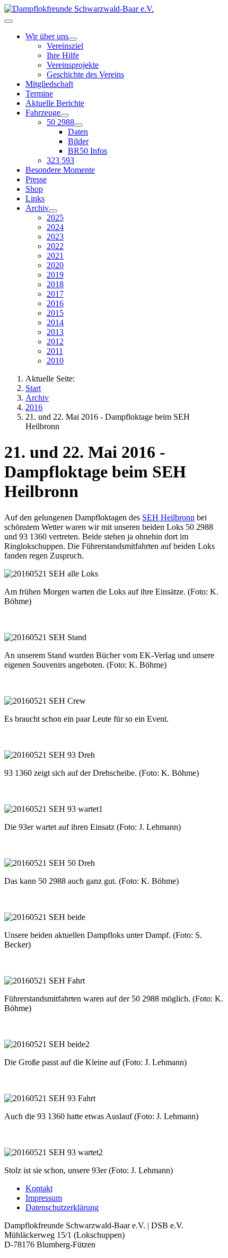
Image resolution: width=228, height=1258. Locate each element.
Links (35, 198)
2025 (55, 217)
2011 (55, 351)
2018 (55, 284)
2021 (55, 255)
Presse (36, 179)
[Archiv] (53, 210)
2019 (55, 274)
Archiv (37, 207)
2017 (55, 293)
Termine (39, 93)
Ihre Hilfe (63, 55)
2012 (55, 341)
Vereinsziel (65, 45)
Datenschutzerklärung (62, 1207)
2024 (55, 227)
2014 (55, 322)
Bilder (78, 141)
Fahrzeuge (42, 112)
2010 (55, 360)
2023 (55, 236)
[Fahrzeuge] (64, 115)
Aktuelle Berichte (54, 103)
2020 (55, 265)
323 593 (60, 160)
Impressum (43, 1197)
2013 (55, 331)
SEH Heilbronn (168, 517)
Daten (78, 131)
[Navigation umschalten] (8, 21)
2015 (55, 312)
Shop (34, 188)
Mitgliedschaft (49, 83)
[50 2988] (78, 125)
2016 (55, 303)
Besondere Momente (60, 169)
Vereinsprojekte (73, 64)
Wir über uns (46, 36)
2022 (55, 246)
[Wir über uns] (72, 39)
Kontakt (38, 1188)
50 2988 (60, 122)
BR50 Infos (87, 150)
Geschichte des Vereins (85, 74)
